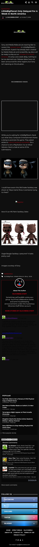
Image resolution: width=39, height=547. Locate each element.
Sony (26, 276)
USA (31, 276)
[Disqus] (19, 338)
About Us (8, 532)
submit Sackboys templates (19, 142)
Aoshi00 (11, 468)
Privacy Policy (19, 535)
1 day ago (33, 477)
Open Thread (17, 530)
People (4, 439)
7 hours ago (10, 464)
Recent (9, 439)
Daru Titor (12, 458)
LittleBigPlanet (9, 276)
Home (8, 530)
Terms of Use (29, 532)
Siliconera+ (28, 530)
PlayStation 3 (5, 8)
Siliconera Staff (13, 17)
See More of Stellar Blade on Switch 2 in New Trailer (16, 477)
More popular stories (9, 433)
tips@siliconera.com (23, 544)
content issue (15, 47)
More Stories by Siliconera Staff (19, 311)
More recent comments (9, 485)
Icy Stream (12, 446)
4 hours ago (10, 454)
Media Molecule (19, 276)
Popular (14, 439)
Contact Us (18, 532)
